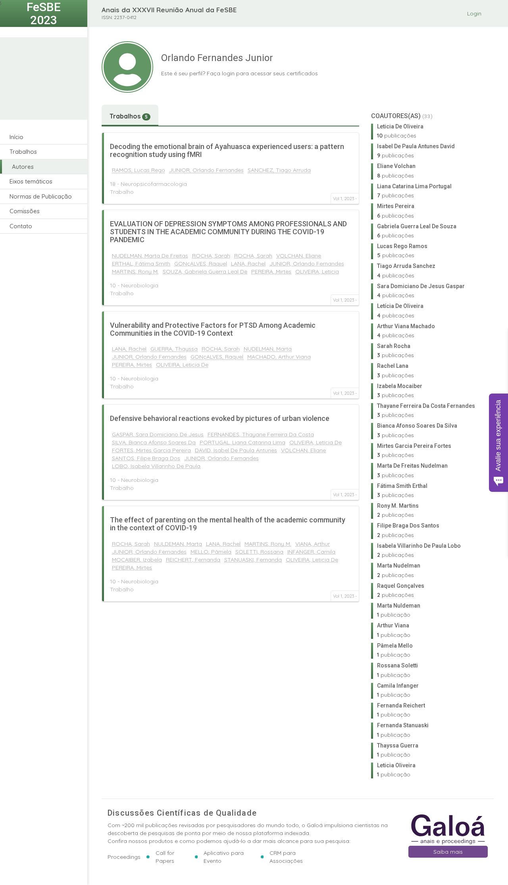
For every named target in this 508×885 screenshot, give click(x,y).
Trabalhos (23, 151)
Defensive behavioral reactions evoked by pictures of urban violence (219, 418)
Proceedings (124, 856)
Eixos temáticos (31, 181)
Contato (21, 226)
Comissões (25, 211)
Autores (23, 166)
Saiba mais (448, 851)
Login (474, 13)
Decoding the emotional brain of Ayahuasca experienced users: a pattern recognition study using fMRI (227, 150)
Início (16, 137)
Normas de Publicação (41, 196)
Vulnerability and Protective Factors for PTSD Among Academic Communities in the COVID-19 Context (213, 329)
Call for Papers (165, 856)
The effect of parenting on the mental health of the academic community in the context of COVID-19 (227, 524)
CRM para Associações (286, 856)
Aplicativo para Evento (224, 856)
